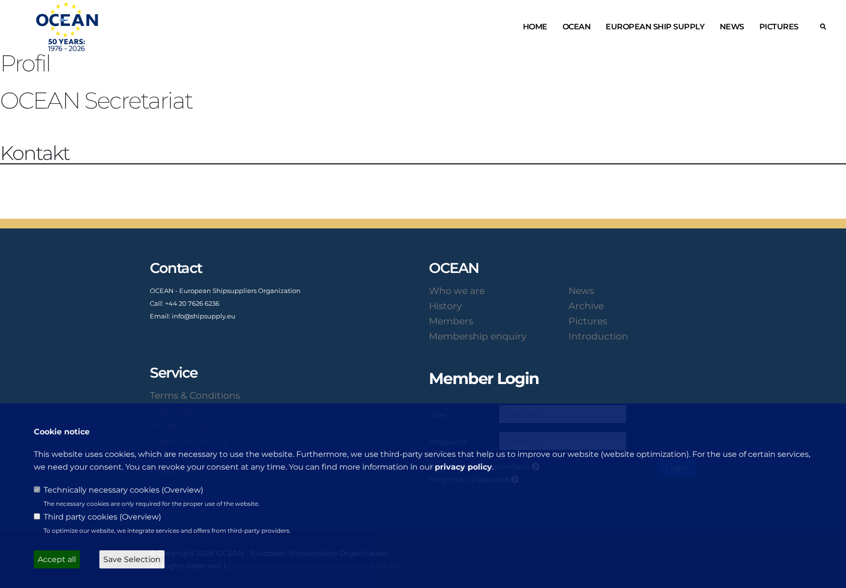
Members (451, 321)
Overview (182, 490)
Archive (586, 306)
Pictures (779, 26)
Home (535, 26)
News (732, 26)
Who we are (457, 290)
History (445, 306)
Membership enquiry (477, 336)
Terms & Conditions (195, 395)
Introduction (598, 336)
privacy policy (463, 467)
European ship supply (655, 26)
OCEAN (577, 26)
